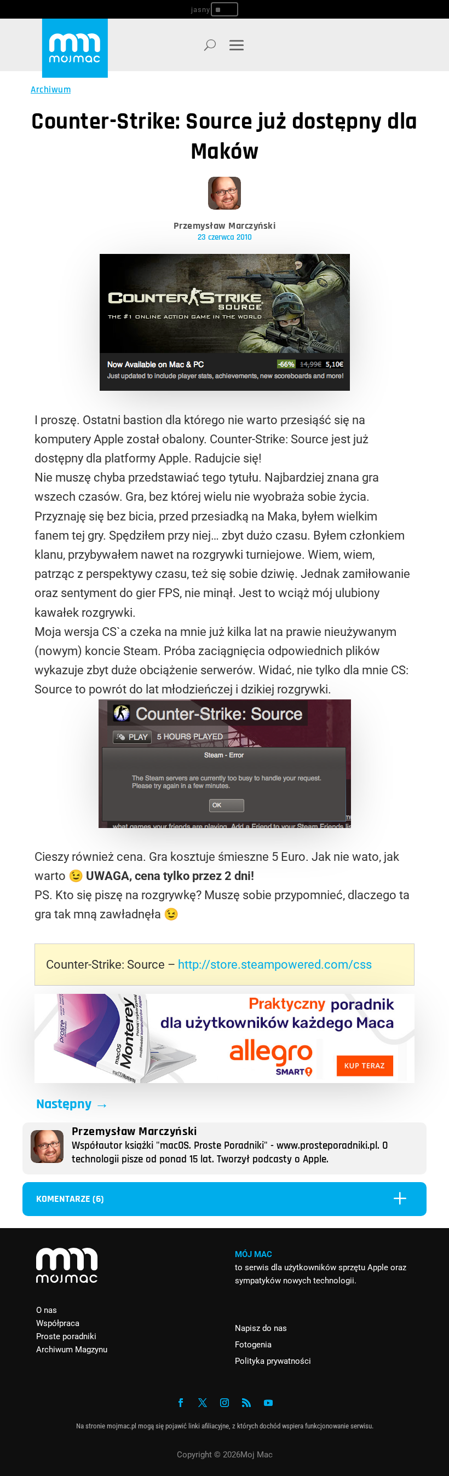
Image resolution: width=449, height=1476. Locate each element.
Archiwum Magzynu (71, 1350)
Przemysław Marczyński (225, 225)
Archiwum (51, 90)
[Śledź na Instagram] (224, 1402)
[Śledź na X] (202, 1402)
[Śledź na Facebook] (180, 1402)
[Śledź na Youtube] (268, 1402)
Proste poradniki (66, 1336)
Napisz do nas (261, 1328)
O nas (46, 1310)
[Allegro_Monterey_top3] (224, 1079)
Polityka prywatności (273, 1361)
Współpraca (57, 1323)
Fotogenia (253, 1345)
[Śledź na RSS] (246, 1402)
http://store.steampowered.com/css (275, 964)
